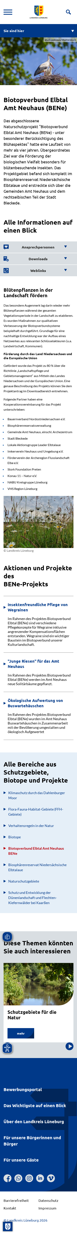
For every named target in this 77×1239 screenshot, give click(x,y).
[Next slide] (69, 1046)
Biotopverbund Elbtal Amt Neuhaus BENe (36, 851)
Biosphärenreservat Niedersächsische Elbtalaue (37, 867)
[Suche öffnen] (68, 12)
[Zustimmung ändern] (7, 1226)
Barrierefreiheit (16, 1200)
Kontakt (10, 1208)
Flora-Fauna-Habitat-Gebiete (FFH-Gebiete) (35, 811)
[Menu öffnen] (8, 12)
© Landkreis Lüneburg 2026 (25, 1220)
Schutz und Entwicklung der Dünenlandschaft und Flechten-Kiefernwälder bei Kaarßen (32, 897)
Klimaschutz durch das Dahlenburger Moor (36, 795)
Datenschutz (48, 1200)
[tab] (35, 247)
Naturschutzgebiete (23, 881)
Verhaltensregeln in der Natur (31, 825)
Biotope (14, 837)
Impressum (47, 1208)
